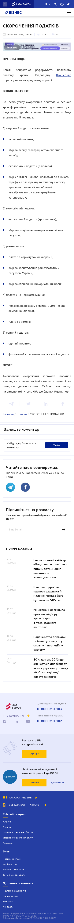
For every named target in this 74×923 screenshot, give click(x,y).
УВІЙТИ (57, 445)
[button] (5, 4)
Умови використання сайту (18, 837)
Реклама (8, 843)
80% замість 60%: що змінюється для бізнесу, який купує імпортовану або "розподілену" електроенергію (50, 668)
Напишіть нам (10, 896)
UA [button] (46, 4)
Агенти (7, 821)
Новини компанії (12, 859)
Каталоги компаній (13, 869)
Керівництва (10, 864)
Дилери (7, 827)
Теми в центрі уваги (14, 875)
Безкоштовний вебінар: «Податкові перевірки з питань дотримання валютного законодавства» (50, 568)
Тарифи (34, 753)
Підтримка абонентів (14, 890)
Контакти (8, 906)
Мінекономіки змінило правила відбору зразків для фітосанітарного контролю (49, 618)
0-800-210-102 (49, 721)
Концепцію (63, 75)
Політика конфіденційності (18, 832)
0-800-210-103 (49, 709)
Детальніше (57, 782)
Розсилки (8, 901)
